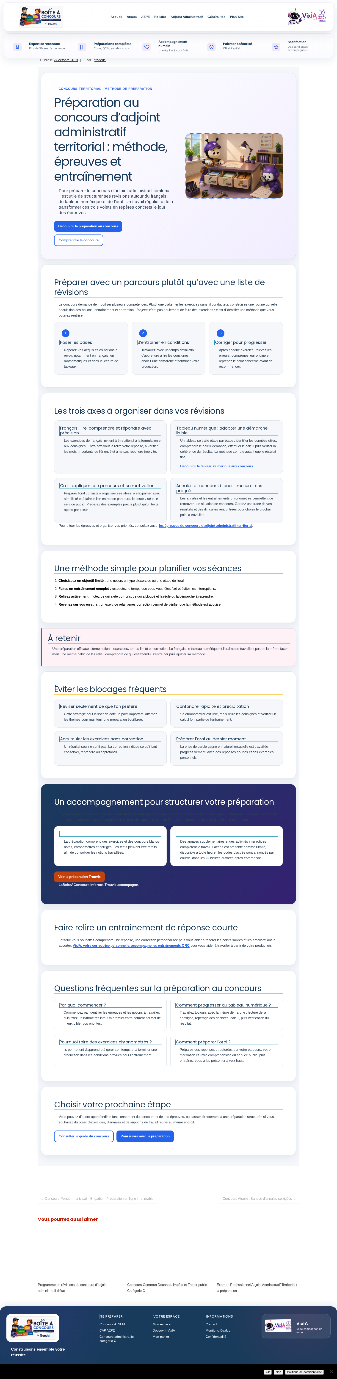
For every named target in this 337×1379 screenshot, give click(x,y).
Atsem (132, 17)
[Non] (331, 1371)
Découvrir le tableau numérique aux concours (216, 466)
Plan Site (237, 17)
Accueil (116, 17)
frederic (100, 60)
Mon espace (162, 1324)
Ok (268, 1372)
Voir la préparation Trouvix (79, 877)
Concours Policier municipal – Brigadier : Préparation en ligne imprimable (99, 1198)
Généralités (216, 17)
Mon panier (161, 1336)
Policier (160, 17)
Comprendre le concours (79, 240)
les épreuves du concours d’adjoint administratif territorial (205, 525)
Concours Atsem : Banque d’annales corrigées (257, 1198)
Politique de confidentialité (304, 1372)
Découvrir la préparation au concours (88, 226)
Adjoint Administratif (187, 17)
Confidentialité (216, 1336)
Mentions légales (218, 1330)
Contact (211, 1324)
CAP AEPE (107, 1330)
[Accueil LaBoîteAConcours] (40, 17)
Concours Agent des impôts (237, 1285)
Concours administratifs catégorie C (116, 1339)
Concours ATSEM (112, 1324)
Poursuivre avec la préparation (145, 1136)
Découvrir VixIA (164, 1330)
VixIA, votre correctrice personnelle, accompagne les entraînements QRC (131, 945)
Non (278, 1372)
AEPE (145, 17)
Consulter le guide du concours (84, 1136)
